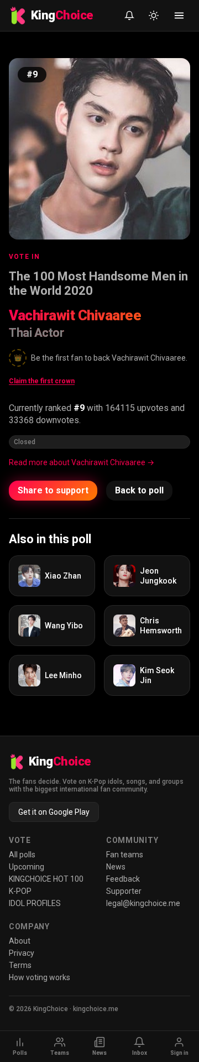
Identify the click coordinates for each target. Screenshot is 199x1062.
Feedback (123, 878)
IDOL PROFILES (35, 903)
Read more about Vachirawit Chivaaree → (81, 462)
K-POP (20, 891)
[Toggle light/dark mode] (154, 15)
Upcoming (26, 866)
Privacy (21, 953)
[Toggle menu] (179, 15)
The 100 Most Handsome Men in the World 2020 (98, 283)
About (19, 940)
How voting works (39, 977)
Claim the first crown (42, 381)
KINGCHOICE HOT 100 (46, 878)
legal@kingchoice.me (143, 903)
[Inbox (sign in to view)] (129, 15)
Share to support (53, 490)
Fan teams (124, 854)
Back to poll (139, 490)
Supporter (124, 891)
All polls (22, 854)
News (115, 866)
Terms (20, 965)
